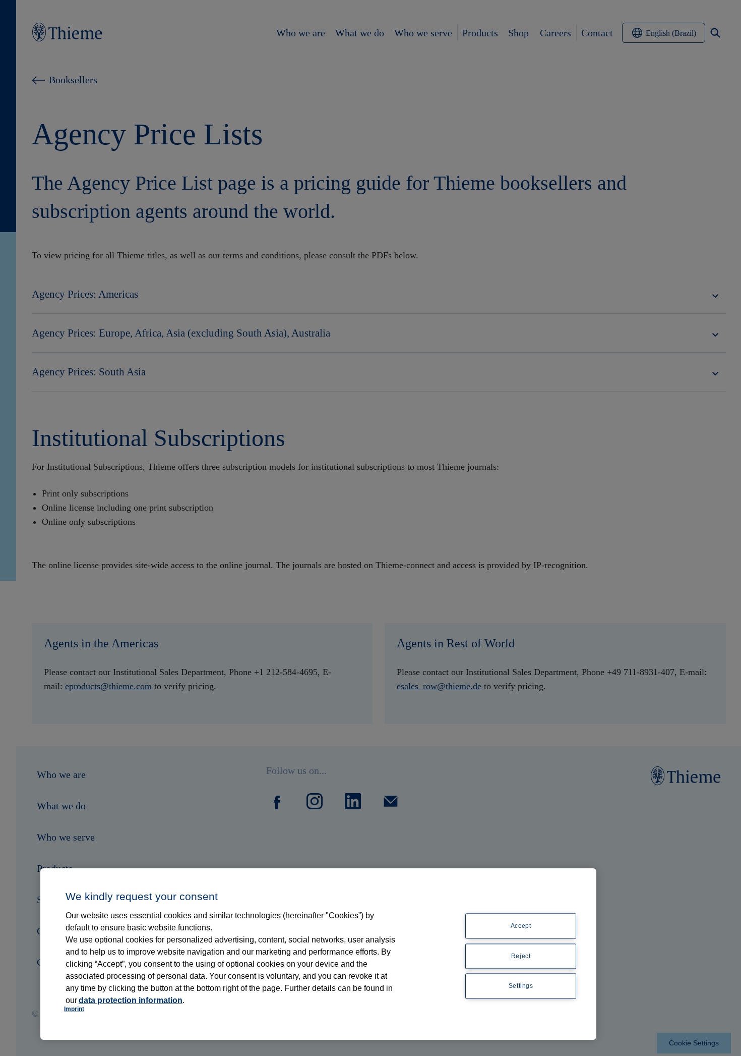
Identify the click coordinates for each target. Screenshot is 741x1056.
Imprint (74, 1009)
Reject (521, 956)
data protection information (130, 1000)
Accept (521, 925)
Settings (521, 986)
